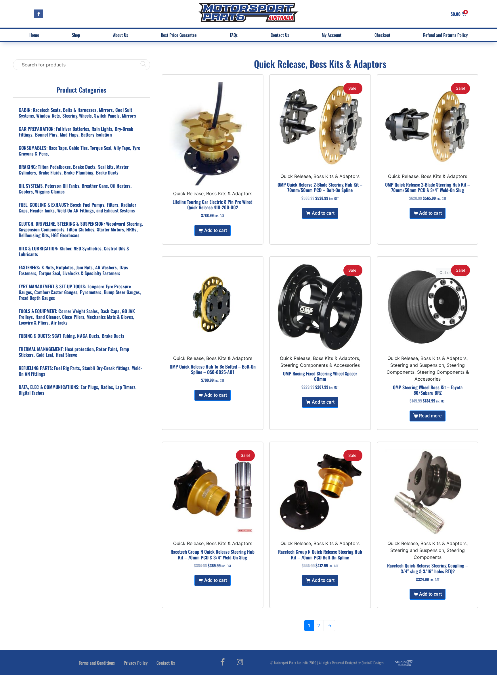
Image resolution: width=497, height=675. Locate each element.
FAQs (234, 35)
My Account (331, 35)
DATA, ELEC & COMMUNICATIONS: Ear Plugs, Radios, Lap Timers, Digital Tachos (78, 389)
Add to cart (215, 230)
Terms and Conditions (97, 662)
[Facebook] (38, 13)
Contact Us (280, 35)
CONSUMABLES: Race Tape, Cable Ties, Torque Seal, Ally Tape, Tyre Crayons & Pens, (79, 150)
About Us (120, 35)
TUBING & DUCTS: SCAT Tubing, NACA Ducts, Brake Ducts (71, 335)
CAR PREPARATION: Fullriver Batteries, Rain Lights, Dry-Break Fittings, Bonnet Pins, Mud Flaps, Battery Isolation (76, 131)
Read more (430, 416)
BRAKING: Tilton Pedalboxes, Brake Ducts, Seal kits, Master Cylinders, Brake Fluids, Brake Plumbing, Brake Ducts (74, 169)
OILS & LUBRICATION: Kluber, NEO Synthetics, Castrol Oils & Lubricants (74, 251)
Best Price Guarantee (179, 35)
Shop (76, 35)
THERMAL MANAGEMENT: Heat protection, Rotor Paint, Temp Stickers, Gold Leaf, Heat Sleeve (74, 352)
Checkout (382, 35)
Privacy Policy (136, 662)
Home (34, 35)
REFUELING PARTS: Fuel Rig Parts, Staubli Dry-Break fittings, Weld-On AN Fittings (80, 371)
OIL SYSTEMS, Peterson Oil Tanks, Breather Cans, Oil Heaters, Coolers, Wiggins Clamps (75, 188)
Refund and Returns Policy (445, 35)
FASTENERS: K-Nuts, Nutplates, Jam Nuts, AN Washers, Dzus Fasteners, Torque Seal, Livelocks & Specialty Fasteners (73, 270)
